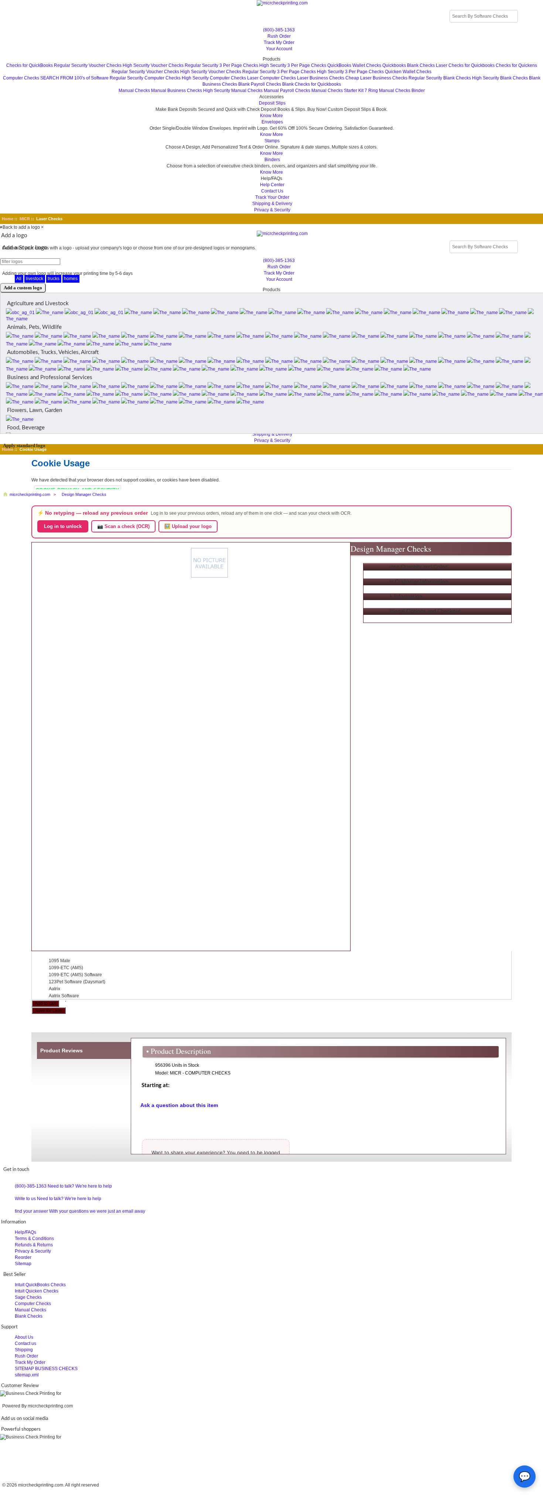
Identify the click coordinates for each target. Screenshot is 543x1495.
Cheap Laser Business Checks (376, 78)
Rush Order (279, 36)
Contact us (25, 1343)
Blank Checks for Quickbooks (311, 84)
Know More (271, 115)
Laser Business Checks (320, 78)
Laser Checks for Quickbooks (465, 65)
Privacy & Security (272, 210)
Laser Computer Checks (271, 78)
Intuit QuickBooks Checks (40, 1285)
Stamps (272, 141)
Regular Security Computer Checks (145, 78)
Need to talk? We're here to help (80, 1186)
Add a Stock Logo (24, 248)
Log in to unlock (63, 526)
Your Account (279, 49)
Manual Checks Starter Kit (337, 90)
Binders (272, 159)
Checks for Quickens (516, 65)
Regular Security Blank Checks (440, 78)
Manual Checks (134, 90)
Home (7, 219)
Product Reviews (61, 1050)
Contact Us (272, 191)
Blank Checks (28, 1316)
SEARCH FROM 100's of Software (74, 78)
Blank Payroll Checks (259, 84)
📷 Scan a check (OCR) (123, 526)
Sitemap (23, 1263)
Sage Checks (28, 1297)
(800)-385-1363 (279, 30)
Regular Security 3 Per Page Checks (221, 65)
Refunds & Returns (34, 1245)
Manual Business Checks (176, 90)
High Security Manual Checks (233, 90)
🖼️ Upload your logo (188, 526)
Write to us (25, 1198)
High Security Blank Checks (500, 78)
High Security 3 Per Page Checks (292, 65)
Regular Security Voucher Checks (88, 65)
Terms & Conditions (34, 1238)
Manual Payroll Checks (287, 90)
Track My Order (279, 42)
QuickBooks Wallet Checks (354, 65)
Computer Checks (21, 78)
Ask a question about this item (179, 1105)
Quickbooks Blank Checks (408, 65)
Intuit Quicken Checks (36, 1291)
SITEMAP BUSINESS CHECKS (46, 1368)
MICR (25, 219)
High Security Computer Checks (214, 78)
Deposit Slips (272, 103)
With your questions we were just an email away (97, 1211)
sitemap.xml (27, 1375)
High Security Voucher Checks (153, 65)
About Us (24, 1337)
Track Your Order (272, 197)
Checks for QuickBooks (29, 65)
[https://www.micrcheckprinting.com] (272, 3)
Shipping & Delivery (272, 203)
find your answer (31, 1211)
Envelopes (272, 122)
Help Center (272, 185)
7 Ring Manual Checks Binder (395, 90)
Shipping (24, 1350)
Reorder (23, 1257)
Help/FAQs (25, 1232)
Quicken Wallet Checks (408, 71)
